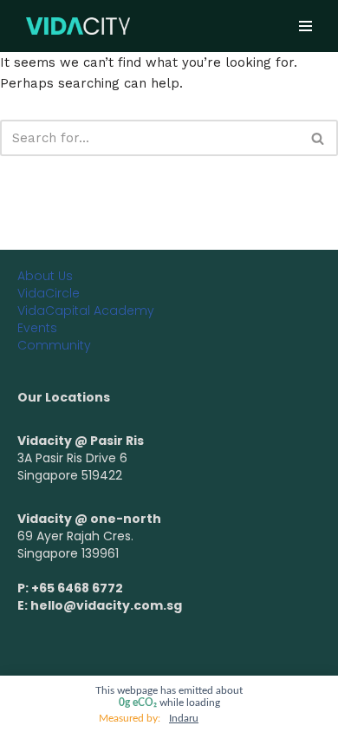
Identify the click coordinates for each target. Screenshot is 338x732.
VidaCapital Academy (85, 310)
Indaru (183, 718)
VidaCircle (48, 293)
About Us (45, 275)
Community (54, 345)
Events (37, 328)
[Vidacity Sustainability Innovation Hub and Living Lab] (78, 25)
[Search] (318, 138)
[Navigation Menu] (305, 26)
